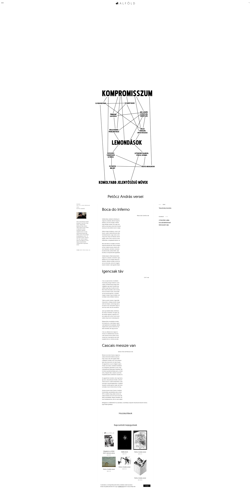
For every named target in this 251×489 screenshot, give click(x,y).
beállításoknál (121, 486)
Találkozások (124, 452)
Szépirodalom (87, 205)
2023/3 (81, 250)
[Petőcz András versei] (140, 440)
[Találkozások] (124, 440)
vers (89, 250)
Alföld (83, 205)
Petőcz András (80, 208)
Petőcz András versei (140, 452)
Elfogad (146, 485)
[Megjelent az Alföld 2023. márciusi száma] (109, 440)
